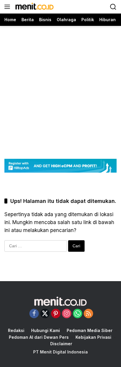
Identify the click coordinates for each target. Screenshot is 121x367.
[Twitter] (45, 314)
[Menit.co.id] (34, 7)
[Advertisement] (60, 86)
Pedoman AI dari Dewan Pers (39, 337)
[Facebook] (34, 314)
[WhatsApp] (77, 314)
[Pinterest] (55, 314)
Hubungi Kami (45, 330)
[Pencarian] (113, 7)
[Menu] (8, 7)
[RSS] (88, 314)
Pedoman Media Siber (89, 330)
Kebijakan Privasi (93, 337)
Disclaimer (61, 343)
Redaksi (16, 330)
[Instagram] (66, 314)
